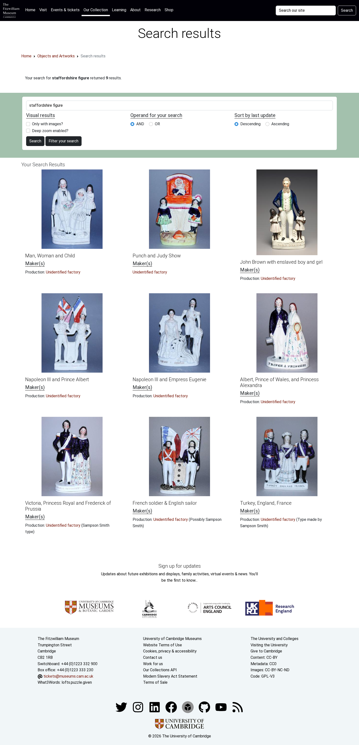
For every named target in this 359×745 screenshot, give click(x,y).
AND (140, 124)
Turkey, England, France (266, 503)
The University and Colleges (274, 638)
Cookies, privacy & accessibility (170, 651)
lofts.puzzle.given (77, 682)
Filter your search (63, 141)
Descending (250, 124)
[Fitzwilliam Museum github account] (205, 706)
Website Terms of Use (162, 645)
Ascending (280, 124)
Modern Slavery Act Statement (170, 676)
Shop (169, 10)
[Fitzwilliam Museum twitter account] (122, 706)
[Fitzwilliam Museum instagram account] (138, 706)
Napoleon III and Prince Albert (57, 379)
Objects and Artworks (56, 56)
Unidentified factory (63, 272)
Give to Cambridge (266, 651)
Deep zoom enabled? (50, 130)
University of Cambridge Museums (172, 638)
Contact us (152, 657)
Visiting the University (269, 645)
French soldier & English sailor (165, 503)
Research (153, 10)
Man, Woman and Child (50, 256)
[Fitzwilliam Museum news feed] (237, 706)
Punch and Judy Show (157, 256)
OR (157, 124)
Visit (43, 10)
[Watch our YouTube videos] (221, 706)
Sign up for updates (179, 566)
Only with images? (47, 124)
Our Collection (96, 10)
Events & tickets (65, 10)
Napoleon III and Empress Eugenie (169, 379)
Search (347, 10)
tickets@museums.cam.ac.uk (68, 676)
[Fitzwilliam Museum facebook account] (155, 706)
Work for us (153, 663)
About (135, 10)
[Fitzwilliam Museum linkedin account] (171, 706)
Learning (119, 10)
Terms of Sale (155, 682)
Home (31, 9)
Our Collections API (160, 670)
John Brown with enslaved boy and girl (281, 262)
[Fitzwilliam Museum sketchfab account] (188, 706)
